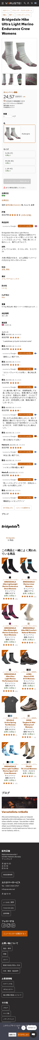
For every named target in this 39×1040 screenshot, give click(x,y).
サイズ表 (6, 1013)
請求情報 (6, 913)
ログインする (7, 984)
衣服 (5, 15)
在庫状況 (5, 200)
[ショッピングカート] (32, 3)
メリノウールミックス (10, 279)
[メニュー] (3, 3)
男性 (8, 269)
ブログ (5, 1008)
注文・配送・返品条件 (10, 971)
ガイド (5, 960)
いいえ (4, 288)
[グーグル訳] (9, 226)
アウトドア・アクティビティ (22, 10)
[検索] (25, 3)
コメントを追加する (23, 508)
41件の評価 (26, 215)
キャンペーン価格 (10, 92)
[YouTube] (13, 925)
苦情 (4, 954)
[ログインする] (28, 3)
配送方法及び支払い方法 (11, 965)
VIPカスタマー (8, 989)
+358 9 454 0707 (12, 886)
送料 (24, 96)
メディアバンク (8, 1019)
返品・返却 (7, 948)
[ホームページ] (14, 3)
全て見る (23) (8, 508)
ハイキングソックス (23, 15)
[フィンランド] (35, 3)
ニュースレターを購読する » (14, 933)
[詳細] (4, 101)
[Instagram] (8, 925)
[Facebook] (4, 925)
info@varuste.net (8, 889)
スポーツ (6, 10)
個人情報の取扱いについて (12, 995)
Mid (3, 297)
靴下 (11, 15)
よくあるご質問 (8, 902)
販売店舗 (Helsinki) (13, 205)
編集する (12, 1035)
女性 (3, 269)
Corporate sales (8, 908)
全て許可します (23, 1035)
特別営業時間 (7, 875)
